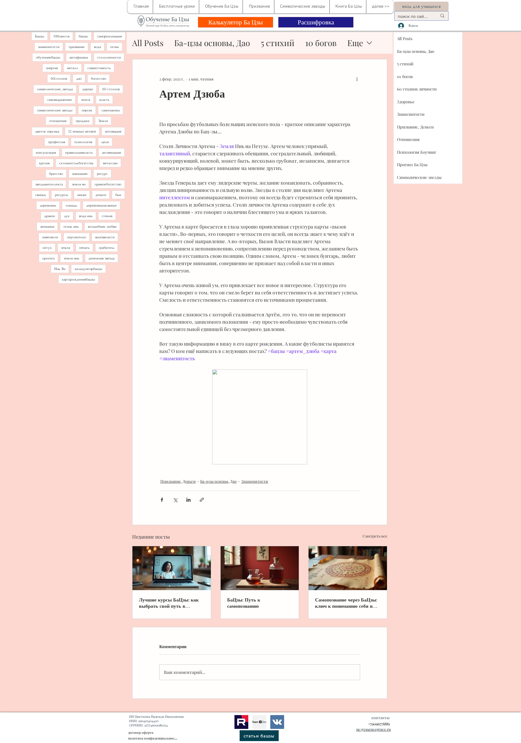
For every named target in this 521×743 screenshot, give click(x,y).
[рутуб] (241, 722)
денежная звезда (101, 258)
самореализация (109, 36)
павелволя (50, 237)
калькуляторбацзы (88, 269)
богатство (98, 78)
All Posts (147, 42)
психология (83, 142)
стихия (107, 216)
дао (79, 78)
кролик (44, 163)
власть (104, 100)
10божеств (61, 36)
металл (72, 68)
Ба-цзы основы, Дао (212, 42)
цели (105, 142)
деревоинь (48, 205)
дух (67, 216)
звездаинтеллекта (49, 184)
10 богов (320, 42)
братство (56, 174)
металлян (110, 163)
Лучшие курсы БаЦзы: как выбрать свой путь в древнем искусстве (169, 603)
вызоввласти (105, 237)
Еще (355, 42)
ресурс (102, 174)
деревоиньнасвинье (101, 205)
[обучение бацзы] (171, 568)
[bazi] (277, 722)
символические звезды (54, 110)
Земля (103, 121)
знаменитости (48, 47)
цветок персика (47, 131)
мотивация (113, 131)
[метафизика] (259, 722)
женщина (47, 226)
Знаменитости (254, 481)
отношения (57, 121)
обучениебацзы (48, 57)
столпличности (109, 57)
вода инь (86, 216)
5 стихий (277, 42)
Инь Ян (59, 269)
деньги (101, 195)
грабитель (106, 248)
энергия (52, 68)
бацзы (83, 36)
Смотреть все (375, 536)
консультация (46, 152)
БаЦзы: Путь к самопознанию (243, 603)
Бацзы (39, 36)
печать (84, 248)
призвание (77, 47)
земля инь (71, 258)
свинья (40, 195)
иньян (81, 195)
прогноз (48, 258)
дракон (49, 216)
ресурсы (61, 195)
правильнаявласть (79, 152)
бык (118, 195)
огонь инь (71, 226)
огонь (114, 47)
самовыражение (59, 100)
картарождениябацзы (78, 279)
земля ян (78, 184)
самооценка (110, 110)
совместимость (99, 68)
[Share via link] (201, 499)
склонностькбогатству (76, 163)
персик (87, 110)
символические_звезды (55, 89)
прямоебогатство (108, 184)
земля (85, 100)
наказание (80, 174)
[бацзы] (260, 568)
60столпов (59, 78)
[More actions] (357, 79)
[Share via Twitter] (175, 499)
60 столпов (111, 89)
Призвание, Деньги (178, 481)
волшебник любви (102, 226)
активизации (111, 152)
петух (47, 248)
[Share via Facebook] (161, 499)
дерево (87, 89)
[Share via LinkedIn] (188, 499)
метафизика (78, 57)
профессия (56, 142)
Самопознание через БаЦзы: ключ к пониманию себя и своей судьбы (346, 603)
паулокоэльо (76, 237)
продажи (82, 121)
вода (97, 47)
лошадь (71, 205)
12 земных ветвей (82, 131)
